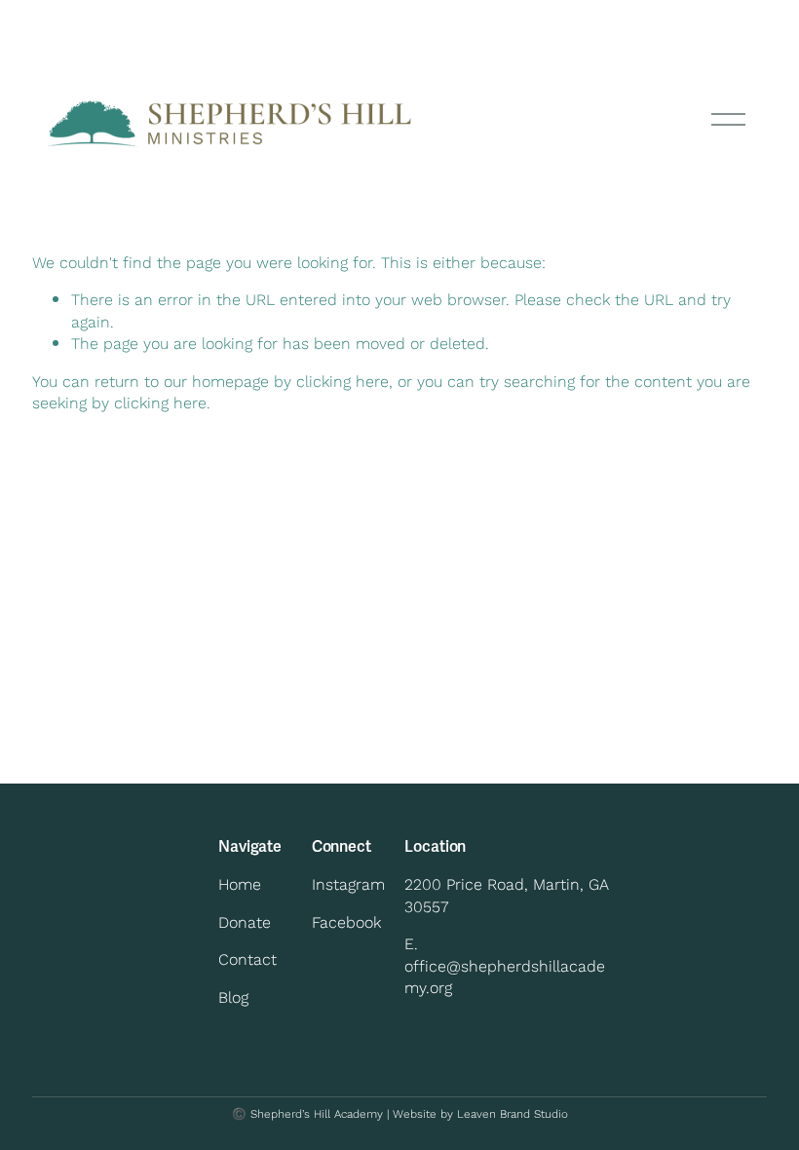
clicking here (342, 380)
